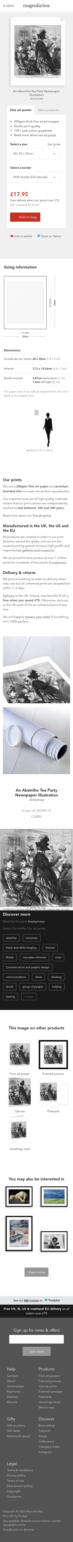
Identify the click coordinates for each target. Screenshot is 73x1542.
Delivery (8, 596)
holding (57, 986)
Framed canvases (50, 1392)
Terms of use (15, 1481)
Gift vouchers (16, 1425)
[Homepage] (36, 6)
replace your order (37, 617)
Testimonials (15, 1386)
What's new (47, 1407)
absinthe (11, 938)
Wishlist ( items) (18, 1436)
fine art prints (42, 515)
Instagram (45, 1452)
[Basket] (67, 6)
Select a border (20, 168)
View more (36, 1272)
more (30, 996)
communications (16, 977)
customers (59, 562)
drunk (9, 986)
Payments (13, 1392)
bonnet (50, 947)
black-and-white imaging (21, 947)
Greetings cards (49, 1402)
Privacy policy (16, 1475)
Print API (8, 1516)
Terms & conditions (20, 1470)
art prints (50, 135)
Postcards (45, 1397)
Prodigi (22, 1516)
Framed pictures (50, 1381)
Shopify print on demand (18, 1529)
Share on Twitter (51, 236)
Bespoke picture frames (35, 1521)
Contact (12, 1376)
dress (38, 977)
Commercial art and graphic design (27, 967)
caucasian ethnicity (34, 957)
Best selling (47, 1425)
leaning (10, 996)
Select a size (35, 144)
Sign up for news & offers (36, 1330)
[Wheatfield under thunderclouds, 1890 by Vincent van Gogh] (54, 1196)
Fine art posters (49, 1376)
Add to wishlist (23, 236)
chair (58, 957)
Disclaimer (14, 1497)
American (32, 938)
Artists (43, 1436)
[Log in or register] (60, 6)
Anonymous (36, 98)
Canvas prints (48, 1386)
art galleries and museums (36, 550)
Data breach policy (20, 1486)
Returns (12, 1402)
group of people (33, 986)
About (11, 1381)
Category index (49, 1447)
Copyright (14, 1491)
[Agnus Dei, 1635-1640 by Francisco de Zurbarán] (19, 1196)
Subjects (44, 1431)
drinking (56, 977)
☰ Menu (8, 6)
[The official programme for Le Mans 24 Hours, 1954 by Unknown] (19, 1234)
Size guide (53, 144)
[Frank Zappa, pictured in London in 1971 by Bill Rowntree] (54, 1241)
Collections (46, 1441)
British (10, 957)
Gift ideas (13, 1431)
